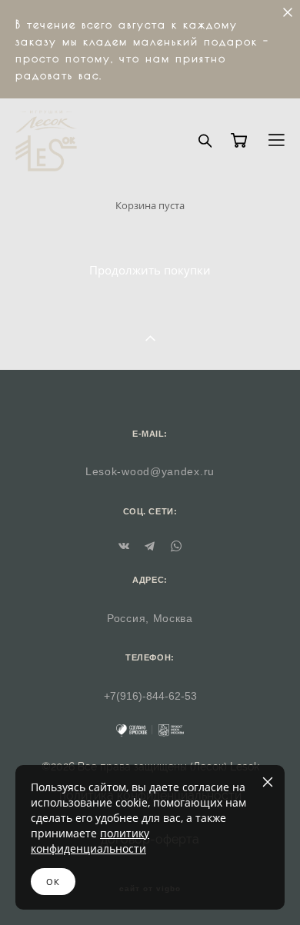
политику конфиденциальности (90, 841)
